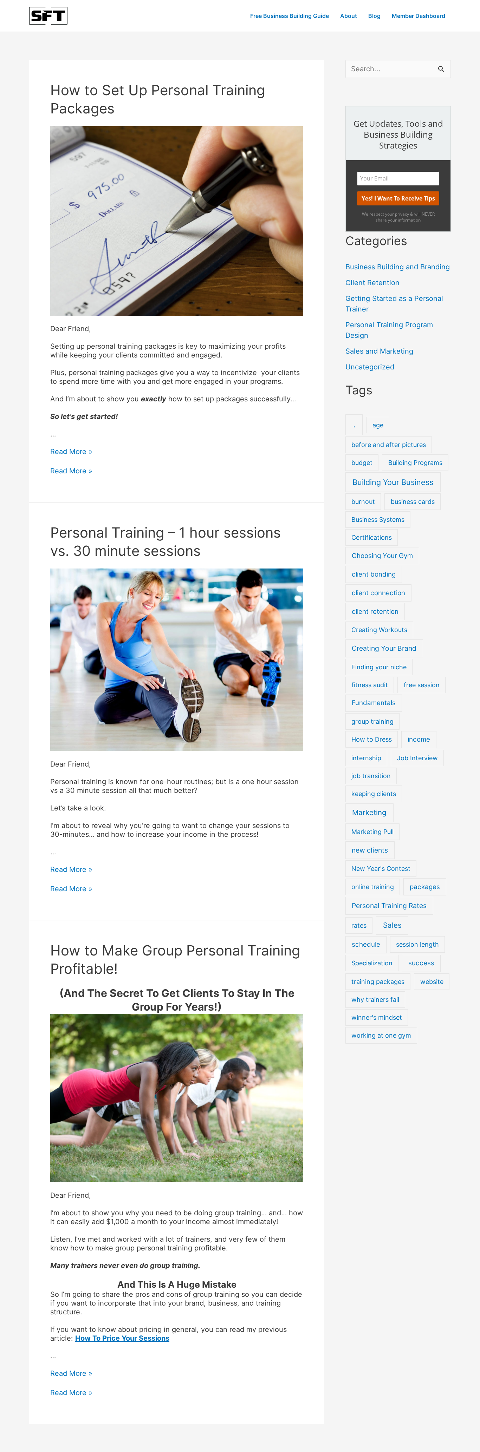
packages (425, 887)
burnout (363, 501)
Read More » (71, 451)
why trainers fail (375, 999)
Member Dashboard (418, 15)
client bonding (374, 574)
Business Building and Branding (397, 267)
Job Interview (417, 758)
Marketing (369, 812)
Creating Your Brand (384, 648)
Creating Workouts (379, 629)
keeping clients (373, 793)
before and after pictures (388, 444)
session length (417, 944)
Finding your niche (379, 667)
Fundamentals (374, 703)
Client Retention (372, 282)
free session (422, 685)
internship (366, 758)
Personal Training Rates (389, 905)
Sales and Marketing (379, 351)
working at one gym (381, 1035)
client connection (378, 593)
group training (372, 721)
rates (359, 925)
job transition (371, 776)
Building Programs (415, 462)
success (421, 963)
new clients (370, 850)
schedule (366, 944)
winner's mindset (376, 1017)
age (377, 425)
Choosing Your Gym (382, 556)
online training (372, 887)
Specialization (372, 963)
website (431, 981)
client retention (375, 611)
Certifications (371, 537)
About (348, 15)
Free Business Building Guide (289, 15)
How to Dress (371, 739)
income (419, 739)
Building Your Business (392, 482)
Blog (374, 15)
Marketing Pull (372, 831)
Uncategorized (369, 367)
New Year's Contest (380, 868)
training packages (377, 981)
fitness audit (369, 685)
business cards (413, 501)
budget (361, 462)
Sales (392, 925)
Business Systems (377, 519)
